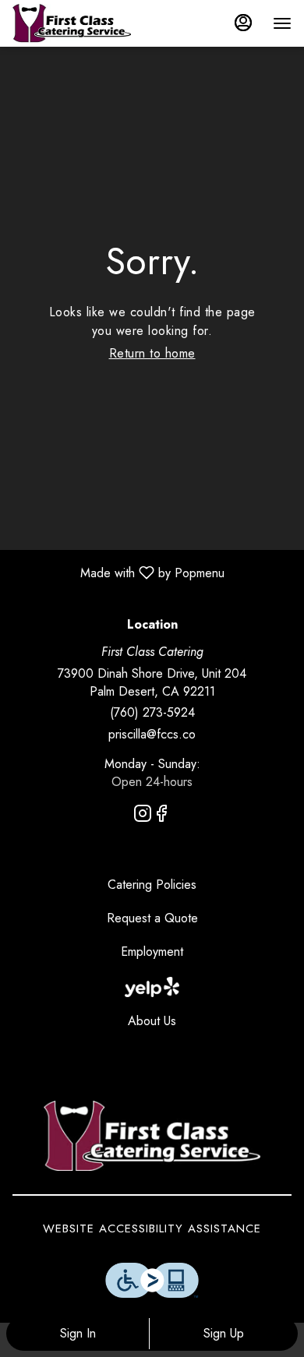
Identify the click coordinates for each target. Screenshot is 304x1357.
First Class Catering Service (152, 1136)
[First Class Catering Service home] (82, 23)
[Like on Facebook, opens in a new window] (161, 816)
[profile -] (243, 22)
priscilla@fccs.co (152, 734)
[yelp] (152, 986)
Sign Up (223, 1333)
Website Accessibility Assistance (152, 1229)
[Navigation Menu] (282, 23)
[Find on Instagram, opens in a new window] (142, 816)
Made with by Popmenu (118, 572)
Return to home (152, 353)
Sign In (78, 1333)
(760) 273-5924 (152, 712)
